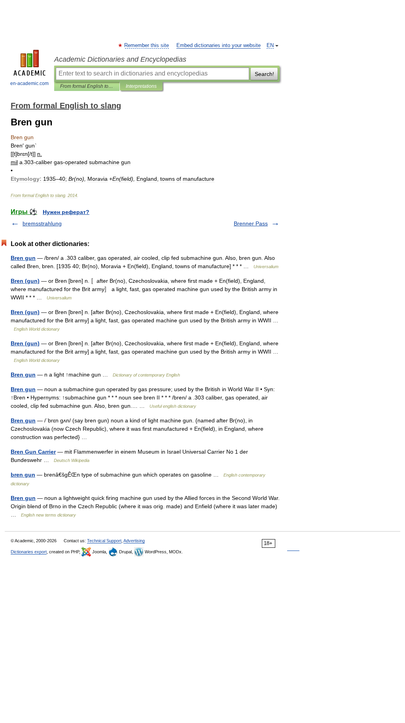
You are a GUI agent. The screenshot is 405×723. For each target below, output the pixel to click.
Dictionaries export (29, 551)
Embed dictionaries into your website (218, 45)
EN (270, 45)
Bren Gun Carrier (33, 452)
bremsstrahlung (42, 223)
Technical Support (104, 540)
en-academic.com (29, 83)
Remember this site (147, 45)
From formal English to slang (87, 86)
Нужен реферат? (66, 212)
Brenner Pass (251, 223)
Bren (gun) (25, 281)
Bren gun (23, 258)
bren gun (23, 474)
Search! (264, 74)
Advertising (134, 540)
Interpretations (141, 86)
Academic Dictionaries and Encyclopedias (120, 59)
